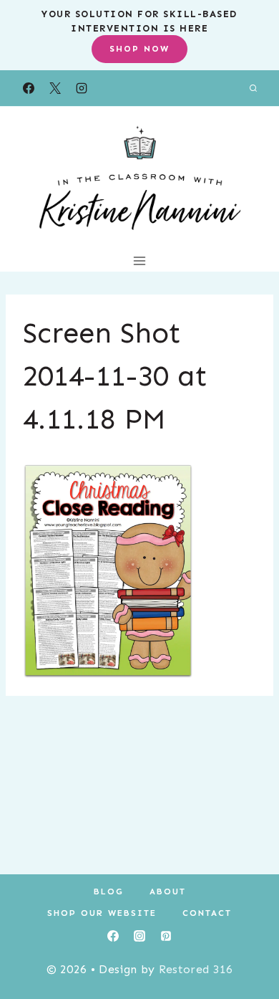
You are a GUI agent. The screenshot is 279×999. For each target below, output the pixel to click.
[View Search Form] (253, 88)
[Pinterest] (166, 935)
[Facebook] (28, 88)
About (168, 891)
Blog (109, 891)
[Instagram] (81, 88)
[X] (55, 88)
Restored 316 (196, 969)
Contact (207, 913)
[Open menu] (140, 260)
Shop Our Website (102, 913)
